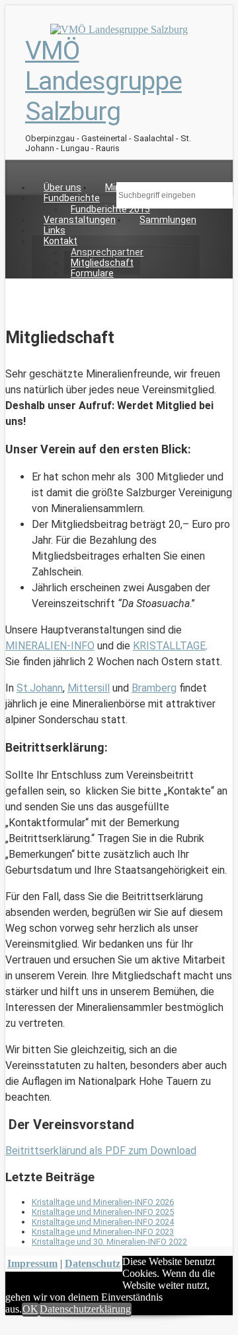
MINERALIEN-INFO (50, 645)
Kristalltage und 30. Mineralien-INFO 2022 (109, 1242)
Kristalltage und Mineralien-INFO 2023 (103, 1232)
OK (30, 1309)
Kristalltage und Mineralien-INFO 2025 (103, 1212)
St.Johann (40, 688)
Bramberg (154, 688)
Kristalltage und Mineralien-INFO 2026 (103, 1202)
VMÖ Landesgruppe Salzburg (103, 81)
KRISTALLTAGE (169, 645)
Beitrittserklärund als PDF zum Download (100, 1150)
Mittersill (88, 688)
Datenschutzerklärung (85, 1309)
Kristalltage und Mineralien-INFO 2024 (103, 1222)
